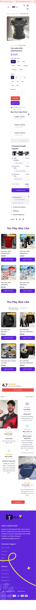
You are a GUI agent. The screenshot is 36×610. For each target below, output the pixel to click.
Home (8, 13)
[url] (10, 538)
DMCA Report (21, 591)
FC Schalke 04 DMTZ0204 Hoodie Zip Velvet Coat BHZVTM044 (27, 452)
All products (15, 13)
